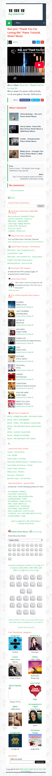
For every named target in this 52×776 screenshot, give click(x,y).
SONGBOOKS (27, 622)
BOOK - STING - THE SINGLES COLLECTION (23, 423)
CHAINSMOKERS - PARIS (17, 499)
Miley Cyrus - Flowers (15, 471)
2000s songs (39, 620)
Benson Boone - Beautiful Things (21, 216)
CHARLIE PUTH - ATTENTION (19, 506)
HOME (11, 620)
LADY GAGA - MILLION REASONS (20, 496)
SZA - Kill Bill (12, 455)
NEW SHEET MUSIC (15, 622)
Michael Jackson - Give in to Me (19, 263)
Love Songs (37, 531)
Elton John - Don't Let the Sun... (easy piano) (24, 256)
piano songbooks (18, 521)
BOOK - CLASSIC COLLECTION (18, 432)
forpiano (21, 627)
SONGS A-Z (17, 620)
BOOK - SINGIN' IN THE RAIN (18, 435)
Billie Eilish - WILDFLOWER (18, 221)
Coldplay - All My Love (16, 231)
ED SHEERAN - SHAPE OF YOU (19, 501)
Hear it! (30, 307)
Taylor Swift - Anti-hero (16, 468)
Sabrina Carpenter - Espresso (20, 218)
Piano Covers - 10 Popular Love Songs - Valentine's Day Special (25, 169)
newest (14, 568)
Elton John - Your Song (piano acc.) (21, 250)
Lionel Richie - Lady (15, 253)
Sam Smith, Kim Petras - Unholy (20, 465)
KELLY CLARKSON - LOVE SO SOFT (21, 511)
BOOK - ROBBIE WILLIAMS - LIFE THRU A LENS (24, 416)
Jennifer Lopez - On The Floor (19, 478)
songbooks (23, 570)
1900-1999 (33, 568)
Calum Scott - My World (17, 226)
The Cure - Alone (14, 228)
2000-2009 (23, 568)
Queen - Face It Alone (16, 452)
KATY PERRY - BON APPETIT (18, 508)
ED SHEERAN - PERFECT (17, 491)
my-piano (12, 565)
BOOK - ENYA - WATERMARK (18, 420)
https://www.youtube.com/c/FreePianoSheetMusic (26, 242)
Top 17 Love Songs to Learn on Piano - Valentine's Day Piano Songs (28, 177)
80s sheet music (33, 521)
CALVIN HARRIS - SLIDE (17, 516)
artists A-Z (30, 565)
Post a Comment (17, 190)
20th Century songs (27, 620)
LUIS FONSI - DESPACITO (17, 494)
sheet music (21, 307)
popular (21, 565)
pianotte (32, 627)
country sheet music (26, 523)
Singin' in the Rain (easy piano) (19, 260)
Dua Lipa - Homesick (15, 475)
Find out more (14, 290)
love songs (34, 570)
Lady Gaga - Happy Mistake (19, 223)
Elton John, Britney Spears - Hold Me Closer (24, 462)
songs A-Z (40, 565)
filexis (26, 627)
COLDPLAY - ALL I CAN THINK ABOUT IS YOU (25, 513)
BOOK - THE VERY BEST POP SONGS (21, 438)
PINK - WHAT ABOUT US (17, 504)
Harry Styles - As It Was (16, 458)
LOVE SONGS (37, 622)
